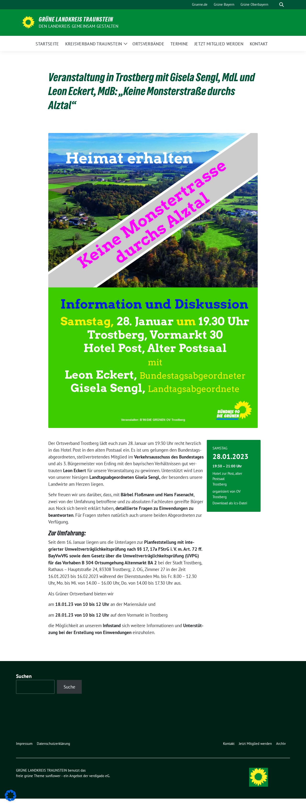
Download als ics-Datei (230, 503)
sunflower (52, 776)
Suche (69, 687)
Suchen (24, 676)
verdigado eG (99, 776)
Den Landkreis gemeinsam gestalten (79, 26)
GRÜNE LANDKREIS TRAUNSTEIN (76, 19)
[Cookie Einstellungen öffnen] (10, 795)
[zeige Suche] (281, 4)
